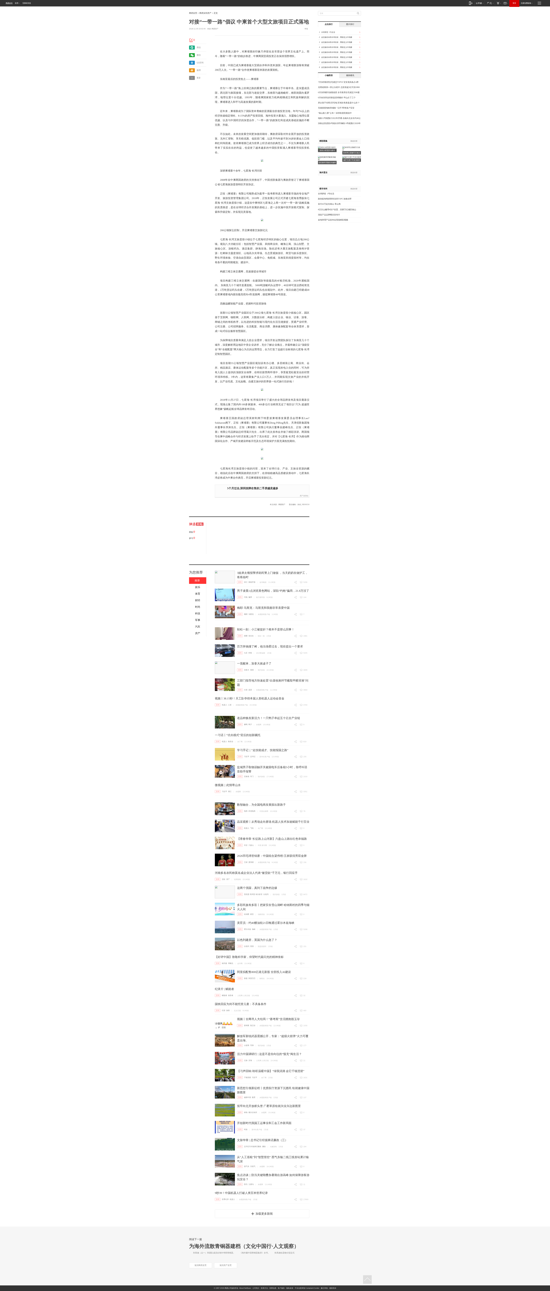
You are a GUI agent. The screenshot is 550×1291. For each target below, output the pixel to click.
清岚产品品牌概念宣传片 (329, 215)
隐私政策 (289, 1288)
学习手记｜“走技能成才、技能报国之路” (262, 750)
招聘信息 (272, 1288)
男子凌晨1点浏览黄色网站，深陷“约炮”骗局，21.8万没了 (273, 590)
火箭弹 (246, 1045)
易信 (199, 47)
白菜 (245, 690)
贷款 (223, 879)
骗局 (250, 597)
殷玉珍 (252, 1025)
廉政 (264, 1147)
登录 (514, 3)
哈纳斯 (246, 914)
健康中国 (247, 1097)
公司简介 (256, 1288)
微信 (199, 55)
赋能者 (224, 995)
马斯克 (251, 614)
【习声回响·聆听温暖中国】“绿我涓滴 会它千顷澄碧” (270, 1071)
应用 (16, 3)
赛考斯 (246, 1025)
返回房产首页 (226, 1265)
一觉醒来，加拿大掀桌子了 (254, 663)
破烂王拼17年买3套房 (351, 160)
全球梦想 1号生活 (328, 32)
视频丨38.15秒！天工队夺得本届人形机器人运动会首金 (249, 698)
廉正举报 (324, 1288)
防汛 (245, 1184)
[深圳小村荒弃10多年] (327, 147)
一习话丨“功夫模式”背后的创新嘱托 (237, 735)
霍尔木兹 (247, 929)
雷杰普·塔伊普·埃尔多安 (253, 894)
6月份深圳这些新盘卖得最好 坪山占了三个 (337, 98)
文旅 (245, 1060)
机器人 (224, 705)
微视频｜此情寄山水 (228, 785)
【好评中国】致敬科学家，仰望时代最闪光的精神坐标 (249, 956)
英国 (252, 946)
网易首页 (9, 3)
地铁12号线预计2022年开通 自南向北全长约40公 (339, 118)
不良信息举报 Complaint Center (307, 1288)
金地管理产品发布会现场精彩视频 (333, 220)
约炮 (245, 597)
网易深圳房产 (205, 13)
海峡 (253, 929)
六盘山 (251, 845)
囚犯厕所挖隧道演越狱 (327, 163)
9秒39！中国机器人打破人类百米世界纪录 (241, 1192)
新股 (245, 978)
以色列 (266, 894)
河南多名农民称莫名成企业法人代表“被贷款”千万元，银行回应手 (256, 872)
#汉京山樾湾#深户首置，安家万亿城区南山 (337, 210)
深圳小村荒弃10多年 (327, 150)
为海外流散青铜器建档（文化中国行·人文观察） (244, 1246)
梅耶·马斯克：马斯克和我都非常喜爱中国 (263, 607)
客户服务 (281, 1288)
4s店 (245, 653)
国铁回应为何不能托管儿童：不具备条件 (240, 1004)
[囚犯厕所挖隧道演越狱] (327, 157)
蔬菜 (250, 690)
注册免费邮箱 (526, 3)
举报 (306, 29)
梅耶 (245, 614)
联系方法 (264, 1288)
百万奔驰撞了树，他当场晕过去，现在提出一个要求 (270, 646)
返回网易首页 (201, 1265)
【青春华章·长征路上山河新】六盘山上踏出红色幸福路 (272, 838)
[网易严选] (490, 3)
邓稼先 (230, 963)
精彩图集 (323, 141)
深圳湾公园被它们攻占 (351, 153)
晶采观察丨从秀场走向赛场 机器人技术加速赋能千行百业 (273, 821)
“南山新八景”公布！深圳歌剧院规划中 (335, 113)
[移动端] (471, 3)
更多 (199, 78)
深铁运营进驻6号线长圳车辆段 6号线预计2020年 (339, 123)
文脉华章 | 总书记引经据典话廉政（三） (262, 1140)
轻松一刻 (261, 636)
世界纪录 (225, 1199)
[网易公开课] (480, 3)
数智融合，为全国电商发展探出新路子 (261, 804)
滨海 (250, 1060)
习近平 (246, 757)
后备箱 (246, 776)
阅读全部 (353, 141)
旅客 (228, 1010)
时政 (245, 1129)
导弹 (252, 1045)
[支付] (498, 3)
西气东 (246, 1166)
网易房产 (215, 29)
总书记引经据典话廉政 (252, 1147)
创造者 (230, 995)
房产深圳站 (304, 496)
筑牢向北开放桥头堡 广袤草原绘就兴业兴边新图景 (269, 1106)
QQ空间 (200, 63)
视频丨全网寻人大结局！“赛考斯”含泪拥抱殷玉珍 (268, 1019)
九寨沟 (251, 1184)
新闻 (240, 582)
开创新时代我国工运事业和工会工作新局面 (264, 1123)
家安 (252, 914)
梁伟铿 (251, 862)
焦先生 (251, 636)
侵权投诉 (332, 1288)
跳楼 (245, 636)
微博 (199, 70)
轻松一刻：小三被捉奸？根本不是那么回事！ (265, 629)
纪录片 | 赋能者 (224, 989)
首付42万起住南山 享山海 (329, 204)
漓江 (229, 791)
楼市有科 (323, 189)
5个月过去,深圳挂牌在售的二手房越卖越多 (252, 488)
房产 (228, 879)
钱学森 (224, 963)
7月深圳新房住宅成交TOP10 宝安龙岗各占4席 (338, 82)
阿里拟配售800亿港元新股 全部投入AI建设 (264, 972)
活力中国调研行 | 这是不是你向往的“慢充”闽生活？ (269, 1054)
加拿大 (246, 670)
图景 (253, 1097)
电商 (245, 811)
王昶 (245, 862)
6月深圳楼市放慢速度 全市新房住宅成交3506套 (339, 92)
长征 (245, 845)
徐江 (245, 582)
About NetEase (245, 1288)
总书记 (252, 757)
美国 (252, 670)
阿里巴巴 (252, 978)
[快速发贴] (191, 40)
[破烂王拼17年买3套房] (351, 157)
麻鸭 (245, 724)
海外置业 (323, 172)
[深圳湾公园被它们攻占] (351, 147)
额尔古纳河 (253, 1112)
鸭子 (250, 724)
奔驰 (250, 653)
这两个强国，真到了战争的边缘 (257, 887)
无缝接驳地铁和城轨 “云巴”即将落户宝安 (336, 108)
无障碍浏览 (26, 3)
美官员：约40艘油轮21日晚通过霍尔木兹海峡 (265, 922)
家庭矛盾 (252, 582)
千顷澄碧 (247, 1077)
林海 (245, 1112)
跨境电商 (252, 811)
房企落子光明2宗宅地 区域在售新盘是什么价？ (339, 103)
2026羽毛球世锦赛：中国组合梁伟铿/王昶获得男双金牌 (272, 855)
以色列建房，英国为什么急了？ (257, 939)
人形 (229, 705)
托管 (223, 1010)
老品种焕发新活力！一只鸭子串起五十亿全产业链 (268, 718)
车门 (252, 776)
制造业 (230, 742)
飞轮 (252, 828)
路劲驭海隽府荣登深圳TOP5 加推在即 (334, 199)
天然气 (252, 1166)
